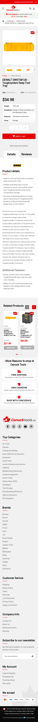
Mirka (4, 555)
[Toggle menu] (3, 8)
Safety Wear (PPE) (9, 481)
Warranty (6, 595)
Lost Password (8, 598)
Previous (4, 69)
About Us (6, 624)
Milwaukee (6, 552)
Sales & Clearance (9, 495)
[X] (19, 426)
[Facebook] (7, 426)
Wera (4, 565)
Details (11, 154)
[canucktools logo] (19, 419)
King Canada (7, 538)
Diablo (4, 524)
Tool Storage (7, 488)
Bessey (5, 514)
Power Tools (7, 478)
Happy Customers (9, 605)
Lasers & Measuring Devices (13, 464)
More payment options (19, 146)
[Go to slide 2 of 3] (19, 354)
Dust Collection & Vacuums (13, 454)
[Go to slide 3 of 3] (22, 354)
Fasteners (6, 457)
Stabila (5, 562)
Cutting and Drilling (9, 451)
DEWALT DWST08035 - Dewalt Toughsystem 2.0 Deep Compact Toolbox (26, 335)
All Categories (8, 498)
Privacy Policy (8, 602)
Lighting (5, 468)
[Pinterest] (31, 426)
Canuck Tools (10, 709)
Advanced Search (9, 628)
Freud (4, 528)
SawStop (6, 558)
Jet (3, 535)
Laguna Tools (7, 545)
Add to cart (20, 136)
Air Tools (5, 444)
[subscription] (32, 656)
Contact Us (6, 621)
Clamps (5, 447)
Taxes (4, 591)
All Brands (6, 569)
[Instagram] (13, 426)
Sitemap (5, 631)
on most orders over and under (20, 15)
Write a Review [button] (16, 76)
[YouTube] (25, 426)
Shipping (5, 585)
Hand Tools (7, 461)
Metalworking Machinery (12, 471)
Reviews (26, 154)
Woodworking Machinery (12, 491)
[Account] (33, 8)
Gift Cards (6, 683)
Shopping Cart (8, 677)
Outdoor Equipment (10, 474)
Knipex (5, 541)
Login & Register (9, 673)
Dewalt (5, 521)
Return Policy (7, 588)
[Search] (30, 8)
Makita (5, 548)
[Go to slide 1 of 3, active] (17, 354)
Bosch (5, 518)
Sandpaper (6, 485)
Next (34, 69)
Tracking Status (8, 680)
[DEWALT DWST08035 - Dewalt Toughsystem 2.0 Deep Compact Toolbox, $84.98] (27, 318)
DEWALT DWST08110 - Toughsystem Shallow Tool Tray (10, 333)
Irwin (4, 531)
